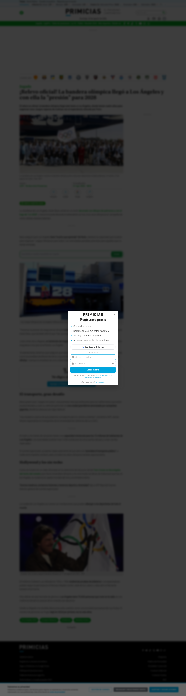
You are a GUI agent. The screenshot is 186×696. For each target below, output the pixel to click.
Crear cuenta (93, 370)
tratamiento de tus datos (93, 378)
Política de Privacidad (101, 375)
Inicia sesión (100, 382)
